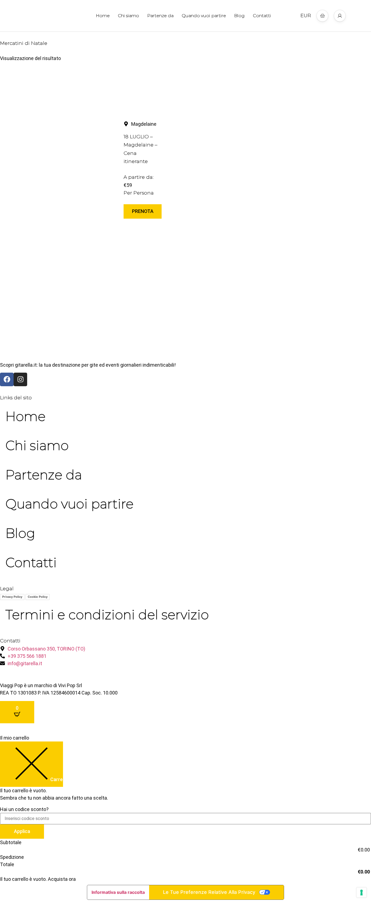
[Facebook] (7, 379)
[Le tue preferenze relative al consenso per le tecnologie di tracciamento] (361, 892)
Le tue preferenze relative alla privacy (209, 892)
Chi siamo (128, 15)
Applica (22, 831)
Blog (239, 15)
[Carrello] (322, 16)
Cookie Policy (38, 597)
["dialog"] (185, 808)
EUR (305, 15)
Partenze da (160, 15)
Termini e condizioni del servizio (107, 615)
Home (103, 15)
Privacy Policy (12, 597)
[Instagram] (20, 379)
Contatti (262, 15)
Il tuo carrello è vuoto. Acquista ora (38, 879)
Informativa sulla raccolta (118, 892)
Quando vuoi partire (204, 15)
